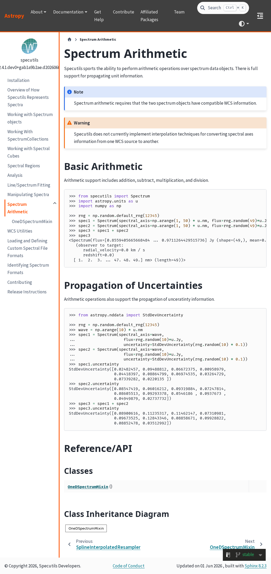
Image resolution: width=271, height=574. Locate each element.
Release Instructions (27, 292)
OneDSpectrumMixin (32, 221)
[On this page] (260, 16)
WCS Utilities (19, 231)
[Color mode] (243, 24)
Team (179, 12)
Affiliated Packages (149, 15)
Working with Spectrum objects (30, 118)
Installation (18, 80)
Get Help (99, 15)
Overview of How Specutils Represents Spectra (28, 97)
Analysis (14, 175)
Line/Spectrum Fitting (28, 185)
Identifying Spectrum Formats (28, 268)
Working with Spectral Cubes (28, 152)
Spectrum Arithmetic (17, 208)
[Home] (69, 40)
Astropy (14, 15)
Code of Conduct (128, 566)
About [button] (37, 12)
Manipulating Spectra (28, 194)
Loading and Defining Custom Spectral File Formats (27, 248)
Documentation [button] (68, 12)
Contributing (19, 282)
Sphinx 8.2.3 (256, 566)
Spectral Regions (23, 166)
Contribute (123, 12)
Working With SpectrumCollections (27, 135)
